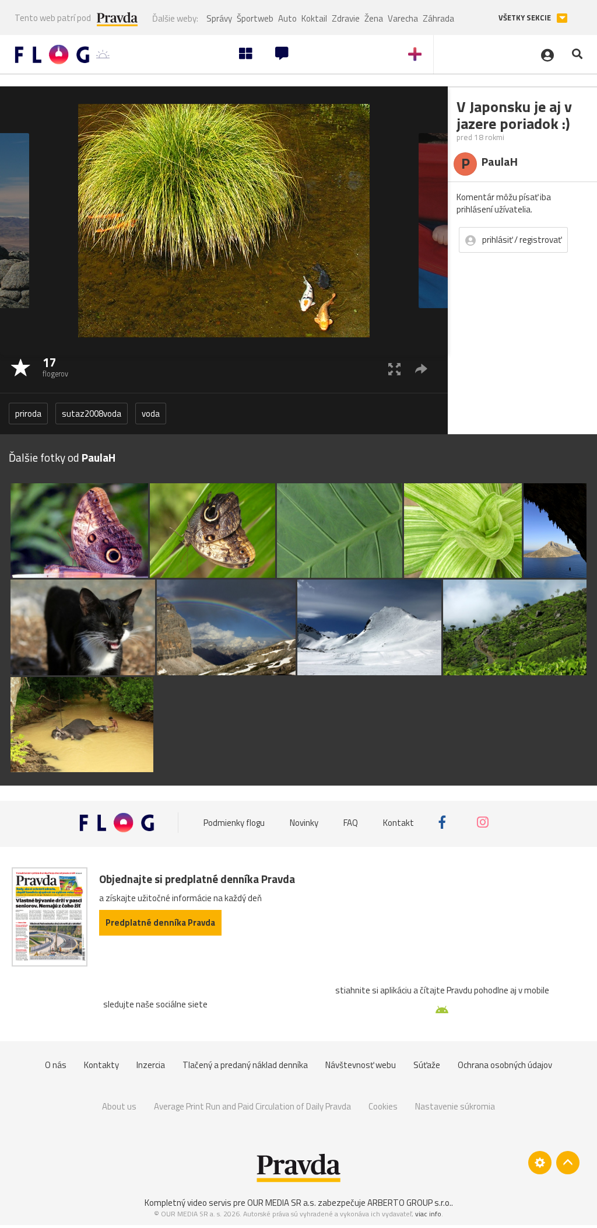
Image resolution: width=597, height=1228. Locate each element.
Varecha (403, 18)
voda (151, 413)
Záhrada (438, 18)
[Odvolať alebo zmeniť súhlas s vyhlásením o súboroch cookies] (540, 1162)
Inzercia (150, 1065)
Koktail (314, 18)
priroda (28, 413)
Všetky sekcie (525, 17)
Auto (287, 18)
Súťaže (426, 1065)
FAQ (350, 822)
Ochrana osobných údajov (505, 1065)
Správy (219, 18)
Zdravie (346, 18)
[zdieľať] (421, 368)
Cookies (383, 1106)
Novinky (304, 822)
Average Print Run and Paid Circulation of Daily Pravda (252, 1106)
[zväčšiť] (394, 368)
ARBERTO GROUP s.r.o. (409, 1202)
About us (119, 1106)
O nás (55, 1065)
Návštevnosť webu (360, 1065)
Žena (373, 18)
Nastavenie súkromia (455, 1106)
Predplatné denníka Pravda (160, 922)
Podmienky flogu (234, 822)
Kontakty (101, 1065)
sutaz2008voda (91, 413)
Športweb (255, 18)
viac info (428, 1213)
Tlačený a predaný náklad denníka (245, 1065)
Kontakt (398, 822)
